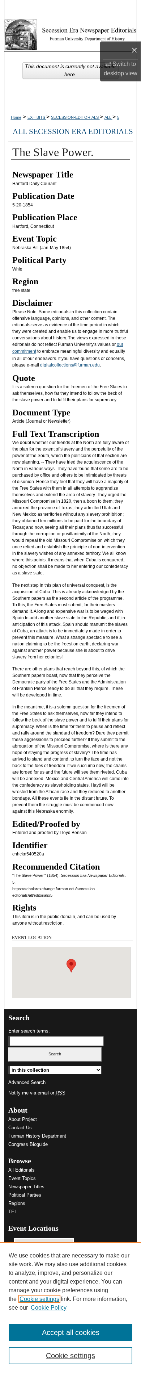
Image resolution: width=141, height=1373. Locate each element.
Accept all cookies (70, 1332)
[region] (70, 1307)
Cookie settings (39, 1299)
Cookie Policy (49, 1308)
